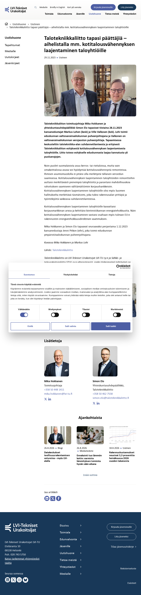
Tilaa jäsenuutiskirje (123, 546)
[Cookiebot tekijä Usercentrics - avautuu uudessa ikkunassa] (118, 267)
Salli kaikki (111, 326)
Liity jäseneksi (127, 7)
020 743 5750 (18, 554)
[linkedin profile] (49, 399)
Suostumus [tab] (29, 274)
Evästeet (132, 583)
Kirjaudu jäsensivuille (103, 7)
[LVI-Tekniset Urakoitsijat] (16, 10)
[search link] (36, 7)
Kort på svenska (74, 7)
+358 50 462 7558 (103, 393)
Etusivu (64, 525)
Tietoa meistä (112, 13)
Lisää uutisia (90, 475)
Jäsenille (80, 13)
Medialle (44, 7)
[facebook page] (58, 498)
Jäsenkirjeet (12, 63)
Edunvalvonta (65, 13)
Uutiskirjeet (12, 57)
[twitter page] (52, 498)
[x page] (13, 580)
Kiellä (30, 326)
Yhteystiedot (129, 13)
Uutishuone (95, 13)
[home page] (6, 24)
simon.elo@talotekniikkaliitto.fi (111, 397)
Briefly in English (57, 7)
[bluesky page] (25, 580)
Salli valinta (70, 326)
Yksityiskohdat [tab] (70, 274)
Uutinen (35, 24)
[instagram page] (19, 580)
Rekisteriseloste (128, 568)
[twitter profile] (45, 399)
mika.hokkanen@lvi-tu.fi (58, 393)
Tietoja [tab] (112, 274)
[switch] (55, 315)
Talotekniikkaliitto (62, 250)
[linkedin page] (47, 498)
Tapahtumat (12, 45)
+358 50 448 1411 (54, 389)
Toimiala (49, 13)
